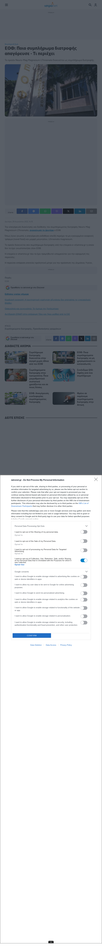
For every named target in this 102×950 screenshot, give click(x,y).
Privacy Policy (66, 645)
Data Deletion (36, 645)
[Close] (96, 480)
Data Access (51, 645)
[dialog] (51, 712)
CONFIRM (32, 636)
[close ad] (51, 942)
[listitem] (51, 526)
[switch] (83, 532)
